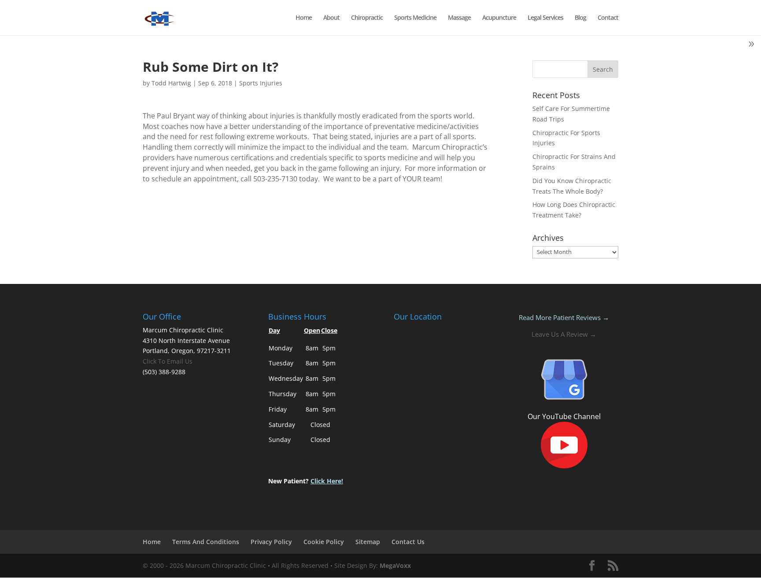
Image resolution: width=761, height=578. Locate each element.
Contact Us (408, 542)
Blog (580, 18)
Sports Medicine (415, 18)
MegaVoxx (395, 565)
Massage (459, 18)
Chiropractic (367, 18)
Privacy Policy (271, 542)
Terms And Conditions (205, 542)
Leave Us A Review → (564, 334)
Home (304, 18)
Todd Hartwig (171, 83)
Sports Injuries (260, 83)
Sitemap (367, 542)
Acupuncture (499, 18)
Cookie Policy (323, 542)
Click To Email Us (167, 361)
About (331, 18)
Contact (608, 18)
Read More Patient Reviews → (564, 317)
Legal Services (545, 18)
